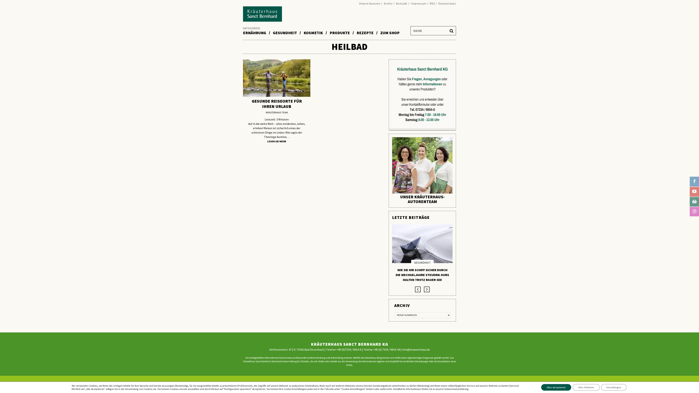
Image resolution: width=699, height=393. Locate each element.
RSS (432, 3)
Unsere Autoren (369, 3)
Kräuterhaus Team (277, 112)
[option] (422, 254)
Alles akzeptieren (556, 387)
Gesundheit (422, 262)
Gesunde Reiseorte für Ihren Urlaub (277, 103)
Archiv (388, 3)
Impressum (418, 3)
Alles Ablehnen (586, 387)
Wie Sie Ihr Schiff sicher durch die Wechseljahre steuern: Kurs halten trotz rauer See (422, 275)
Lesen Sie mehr (276, 141)
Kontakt (402, 3)
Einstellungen (614, 387)
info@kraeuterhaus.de (416, 349)
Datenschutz (447, 3)
